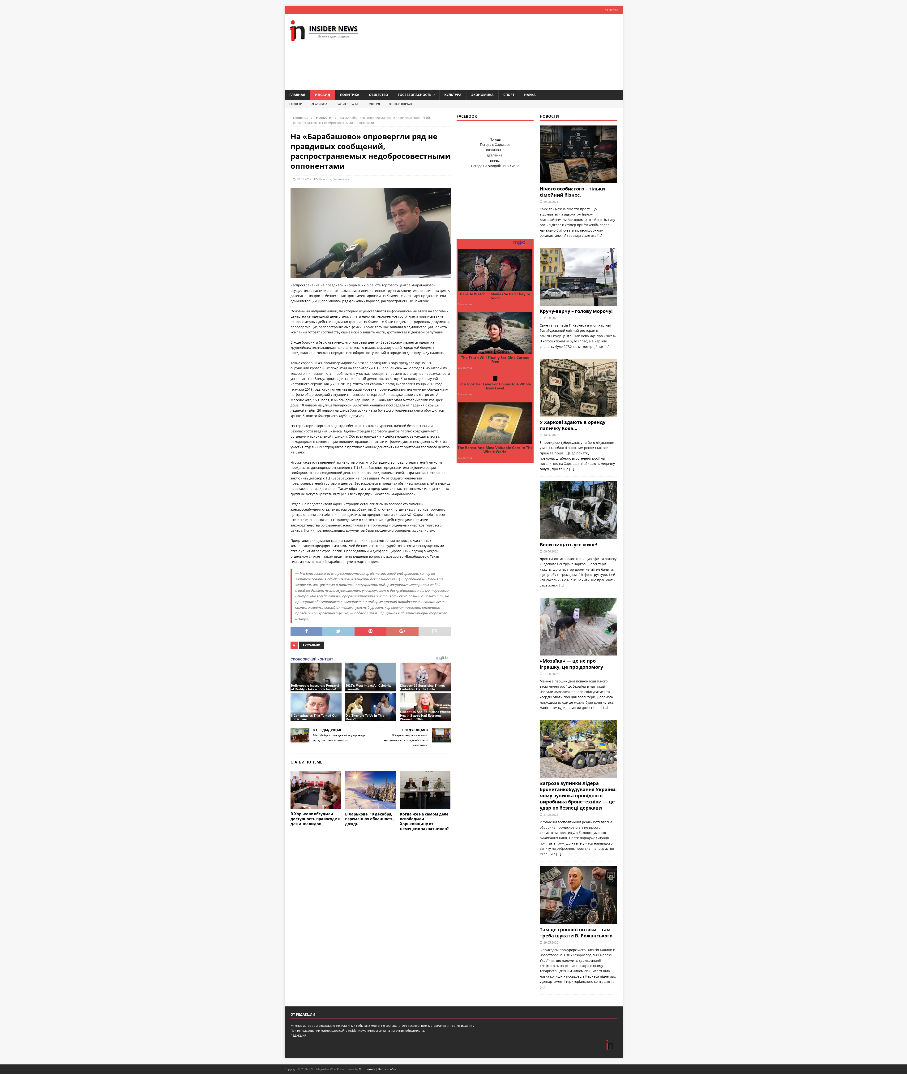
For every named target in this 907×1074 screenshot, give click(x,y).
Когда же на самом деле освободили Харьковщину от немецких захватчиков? (424, 821)
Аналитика (319, 104)
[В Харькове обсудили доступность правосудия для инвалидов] (316, 790)
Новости (295, 104)
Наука (530, 94)
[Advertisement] (509, 52)
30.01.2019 (304, 179)
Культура (453, 94)
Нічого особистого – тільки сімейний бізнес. (572, 191)
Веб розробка (387, 1069)
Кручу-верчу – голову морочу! (576, 311)
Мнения (374, 104)
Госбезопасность (414, 94)
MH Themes (367, 1069)
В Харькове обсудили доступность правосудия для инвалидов (315, 818)
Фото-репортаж (400, 104)
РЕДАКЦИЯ (299, 1035)
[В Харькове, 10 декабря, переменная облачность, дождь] (370, 790)
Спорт (508, 94)
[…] (599, 235)
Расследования (348, 104)
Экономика (482, 94)
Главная (297, 94)
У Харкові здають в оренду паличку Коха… (572, 425)
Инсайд (322, 94)
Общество (378, 94)
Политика (349, 94)
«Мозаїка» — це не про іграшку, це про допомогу (571, 664)
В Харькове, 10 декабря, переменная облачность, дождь (370, 819)
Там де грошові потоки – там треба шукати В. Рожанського (576, 932)
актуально (311, 645)
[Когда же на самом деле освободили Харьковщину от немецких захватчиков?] (425, 790)
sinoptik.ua (497, 166)
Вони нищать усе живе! (568, 544)
